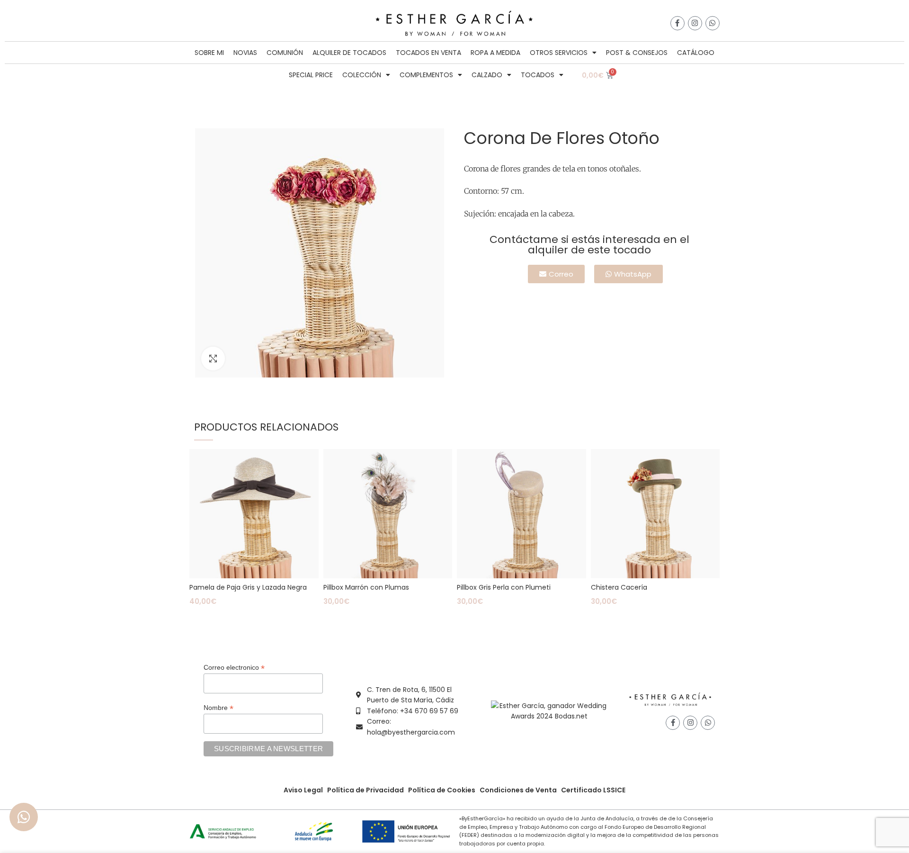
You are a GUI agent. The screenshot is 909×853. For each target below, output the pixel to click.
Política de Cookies (441, 790)
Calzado (487, 75)
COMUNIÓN (285, 52)
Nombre (218, 707)
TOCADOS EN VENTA (428, 52)
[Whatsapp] (712, 23)
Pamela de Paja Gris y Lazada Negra (248, 587)
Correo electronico (234, 667)
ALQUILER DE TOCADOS (349, 52)
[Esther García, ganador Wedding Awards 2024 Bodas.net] (549, 710)
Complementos (426, 75)
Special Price (311, 75)
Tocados (537, 75)
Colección (361, 75)
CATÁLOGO (695, 52)
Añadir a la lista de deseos (311, 464)
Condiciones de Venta (518, 790)
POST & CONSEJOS (637, 52)
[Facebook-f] (677, 23)
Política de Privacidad (365, 790)
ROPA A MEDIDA (495, 52)
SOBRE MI (209, 52)
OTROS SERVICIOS (559, 52)
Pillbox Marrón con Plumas (366, 587)
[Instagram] (695, 23)
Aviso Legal (303, 790)
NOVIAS (245, 52)
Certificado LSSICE (593, 790)
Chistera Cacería (619, 587)
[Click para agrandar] (213, 358)
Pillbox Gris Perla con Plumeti (504, 587)
